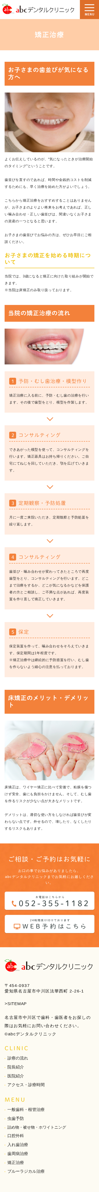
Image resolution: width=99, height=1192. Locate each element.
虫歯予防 (15, 1118)
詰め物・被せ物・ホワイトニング (36, 1127)
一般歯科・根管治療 (26, 1109)
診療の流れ (17, 1058)
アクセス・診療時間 (26, 1084)
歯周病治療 (17, 1153)
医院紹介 (15, 1076)
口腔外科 (15, 1135)
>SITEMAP (16, 1003)
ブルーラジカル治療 (26, 1171)
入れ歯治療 (17, 1144)
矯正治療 (15, 1162)
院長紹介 (15, 1067)
